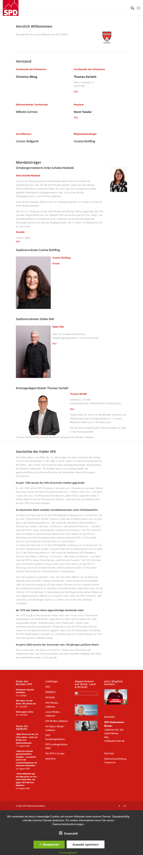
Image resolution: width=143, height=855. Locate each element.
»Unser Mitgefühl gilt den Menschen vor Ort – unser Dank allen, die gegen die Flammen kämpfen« (27, 779)
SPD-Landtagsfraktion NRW (56, 746)
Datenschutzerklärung (115, 758)
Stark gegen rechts (24, 711)
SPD (47, 686)
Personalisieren (68, 852)
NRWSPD (50, 692)
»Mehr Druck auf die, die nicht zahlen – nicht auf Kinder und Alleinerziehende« (27, 738)
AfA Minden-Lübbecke (56, 720)
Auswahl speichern (85, 844)
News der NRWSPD (22, 727)
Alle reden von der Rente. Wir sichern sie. (26, 702)
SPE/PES (50, 758)
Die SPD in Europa (54, 753)
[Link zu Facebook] (119, 805)
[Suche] (130, 8)
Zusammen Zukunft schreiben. (25, 691)
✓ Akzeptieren (49, 844)
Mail (76, 91)
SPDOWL (50, 697)
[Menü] (138, 8)
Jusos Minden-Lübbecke (52, 713)
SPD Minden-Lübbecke (52, 704)
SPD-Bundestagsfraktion (55, 737)
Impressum (110, 762)
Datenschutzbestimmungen (68, 824)
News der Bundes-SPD (24, 682)
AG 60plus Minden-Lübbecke (55, 728)
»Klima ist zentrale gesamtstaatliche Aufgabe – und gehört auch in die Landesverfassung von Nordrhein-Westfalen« (26, 758)
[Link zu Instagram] (124, 805)
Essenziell (71, 833)
